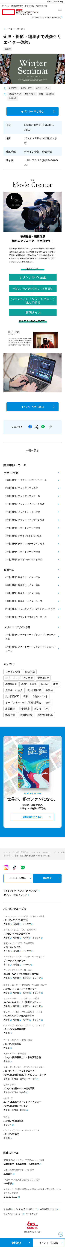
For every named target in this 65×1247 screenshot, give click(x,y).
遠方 (55, 684)
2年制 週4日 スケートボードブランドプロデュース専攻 (30, 636)
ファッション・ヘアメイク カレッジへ (46, 17)
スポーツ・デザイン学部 (19, 677)
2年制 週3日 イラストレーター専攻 (22, 551)
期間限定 (25, 708)
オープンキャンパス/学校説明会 (23, 702)
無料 (48, 702)
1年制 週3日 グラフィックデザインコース (26, 480)
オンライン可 (41, 708)
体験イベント (40, 696)
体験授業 (10, 714)
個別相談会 (26, 714)
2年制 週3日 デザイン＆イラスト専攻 (23, 559)
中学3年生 (43, 677)
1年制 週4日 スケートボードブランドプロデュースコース (30, 648)
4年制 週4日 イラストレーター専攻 (22, 512)
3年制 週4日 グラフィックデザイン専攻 (24, 520)
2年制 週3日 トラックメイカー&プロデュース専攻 (30, 609)
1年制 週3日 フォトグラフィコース (22, 496)
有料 (25, 696)
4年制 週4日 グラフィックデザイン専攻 (24, 504)
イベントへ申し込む (32, 111)
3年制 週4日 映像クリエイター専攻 (22, 585)
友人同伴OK (34, 690)
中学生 (49, 690)
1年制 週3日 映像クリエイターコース (23, 601)
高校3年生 (11, 684)
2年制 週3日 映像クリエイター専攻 (22, 593)
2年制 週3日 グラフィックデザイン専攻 (24, 543)
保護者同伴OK (45, 714)
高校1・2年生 (29, 684)
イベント (6, 856)
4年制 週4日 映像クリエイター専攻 (22, 577)
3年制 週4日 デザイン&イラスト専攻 (23, 535)
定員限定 (10, 708)
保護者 (45, 684)
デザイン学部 (12, 671)
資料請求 (47, 878)
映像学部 (30, 671)
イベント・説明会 (18, 878)
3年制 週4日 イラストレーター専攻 (22, 527)
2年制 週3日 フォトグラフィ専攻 (21, 488)
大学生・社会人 (14, 690)
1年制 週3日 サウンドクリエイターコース (26, 617)
